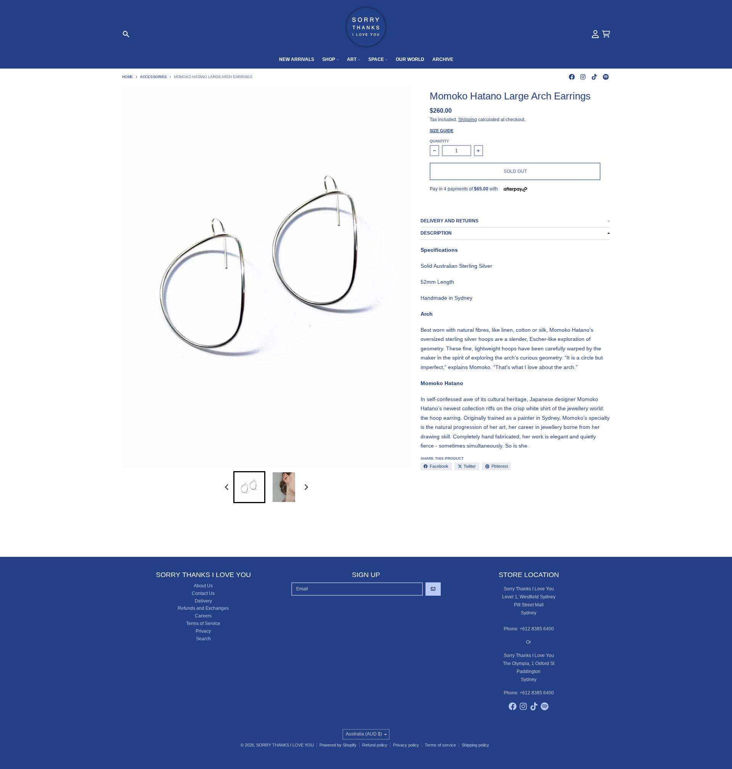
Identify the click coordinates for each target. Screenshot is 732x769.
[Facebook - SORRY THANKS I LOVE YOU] (571, 76)
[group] (249, 487)
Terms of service (440, 745)
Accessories (153, 77)
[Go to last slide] (227, 487)
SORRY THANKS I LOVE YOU (285, 745)
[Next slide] (306, 487)
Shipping (467, 119)
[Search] (126, 34)
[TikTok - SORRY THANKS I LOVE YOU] (594, 76)
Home (127, 77)
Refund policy (374, 745)
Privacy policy (406, 745)
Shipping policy (475, 745)
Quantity (439, 141)
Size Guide (441, 130)
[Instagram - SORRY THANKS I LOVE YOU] (583, 76)
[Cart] (606, 34)
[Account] (595, 34)
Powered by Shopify (337, 745)
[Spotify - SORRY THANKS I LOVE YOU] (605, 76)
